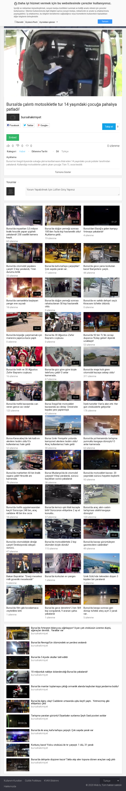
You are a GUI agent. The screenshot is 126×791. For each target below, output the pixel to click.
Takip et (109, 126)
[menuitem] (111, 92)
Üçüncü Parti (31, 22)
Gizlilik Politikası (33, 780)
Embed (12, 137)
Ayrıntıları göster (47, 22)
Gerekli (20, 22)
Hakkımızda (10, 786)
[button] (14, 92)
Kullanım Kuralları (13, 780)
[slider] (63, 87)
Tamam (105, 21)
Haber (22, 151)
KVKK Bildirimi (51, 780)
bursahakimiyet (31, 117)
